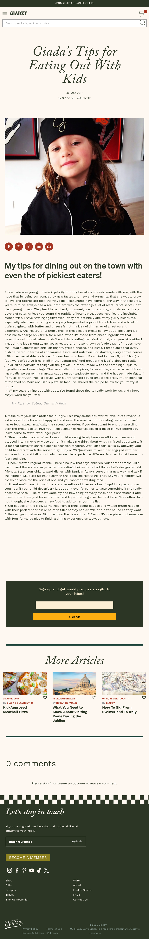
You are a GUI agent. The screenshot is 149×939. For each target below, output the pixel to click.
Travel (10, 894)
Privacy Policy (30, 929)
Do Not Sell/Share (32, 933)
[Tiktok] (39, 871)
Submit (77, 841)
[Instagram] (9, 871)
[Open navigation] (5, 13)
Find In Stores (82, 890)
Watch (77, 880)
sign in (47, 783)
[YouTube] (32, 871)
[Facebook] (17, 871)
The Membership (17, 899)
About (77, 885)
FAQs (76, 894)
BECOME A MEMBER (28, 857)
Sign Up (74, 616)
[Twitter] (46, 871)
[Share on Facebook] (9, 246)
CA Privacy (52, 933)
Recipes (11, 890)
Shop (9, 880)
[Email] (39, 246)
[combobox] (74, 23)
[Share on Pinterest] (29, 246)
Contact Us (80, 899)
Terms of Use (54, 929)
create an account (71, 783)
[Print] (49, 246)
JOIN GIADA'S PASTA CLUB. (74, 3)
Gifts (9, 885)
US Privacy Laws (79, 929)
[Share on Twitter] (19, 246)
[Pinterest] (24, 871)
